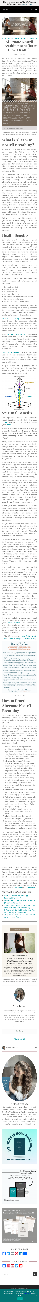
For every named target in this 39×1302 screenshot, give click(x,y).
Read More (19, 1039)
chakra (5, 422)
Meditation (8, 38)
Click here (27, 1293)
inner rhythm (14, 623)
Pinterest (18, 888)
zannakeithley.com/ (10, 1026)
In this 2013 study (10, 318)
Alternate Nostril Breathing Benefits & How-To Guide (19, 45)
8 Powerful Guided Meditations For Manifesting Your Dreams (19, 911)
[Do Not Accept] (36, 1295)
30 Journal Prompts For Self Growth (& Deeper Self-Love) (19, 916)
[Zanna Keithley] (5, 9)
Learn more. (27, 4)
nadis (9, 424)
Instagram (30, 888)
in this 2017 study (16, 334)
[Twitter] (22, 1031)
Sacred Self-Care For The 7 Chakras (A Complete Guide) (20, 901)
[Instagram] (17, 1031)
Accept (20, 1299)
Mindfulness (21, 38)
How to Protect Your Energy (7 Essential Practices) (17, 896)
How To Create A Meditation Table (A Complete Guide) (20, 637)
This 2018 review (10, 352)
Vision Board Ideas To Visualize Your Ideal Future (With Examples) (20, 906)
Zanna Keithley (12, 1047)
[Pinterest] (19, 1031)
